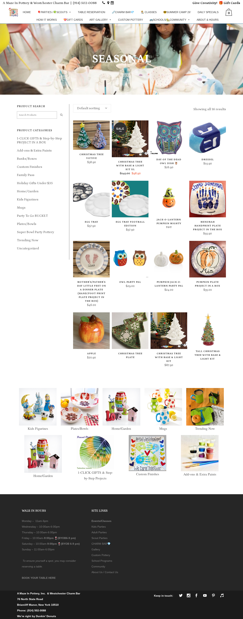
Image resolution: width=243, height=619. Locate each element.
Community (98, 566)
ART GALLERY (98, 19)
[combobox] (92, 108)
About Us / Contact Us (105, 572)
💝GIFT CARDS (73, 19)
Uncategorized (28, 248)
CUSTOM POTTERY (130, 19)
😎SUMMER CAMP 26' (177, 12)
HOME (27, 12)
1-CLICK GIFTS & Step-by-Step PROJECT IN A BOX (39, 140)
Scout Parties (99, 538)
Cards (235, 3)
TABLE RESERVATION (91, 12)
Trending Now (27, 240)
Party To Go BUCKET (32, 216)
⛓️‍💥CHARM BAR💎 (123, 12)
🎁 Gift (224, 3)
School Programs (102, 560)
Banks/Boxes (27, 159)
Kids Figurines (27, 199)
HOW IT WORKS (46, 19)
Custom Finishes (29, 167)
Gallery (96, 549)
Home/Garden (28, 191)
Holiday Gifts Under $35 (35, 183)
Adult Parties (99, 532)
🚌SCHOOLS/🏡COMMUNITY (168, 19)
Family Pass (25, 175)
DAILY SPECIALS (208, 12)
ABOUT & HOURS (208, 19)
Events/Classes (101, 520)
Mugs (21, 208)
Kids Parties (99, 526)
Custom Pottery (101, 555)
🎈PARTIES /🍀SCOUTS (52, 12)
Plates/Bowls (26, 224)
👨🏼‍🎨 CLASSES (149, 12)
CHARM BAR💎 (101, 543)
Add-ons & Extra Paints (34, 150)
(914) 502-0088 (85, 3)
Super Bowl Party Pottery (35, 232)
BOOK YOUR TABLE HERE (39, 577)
